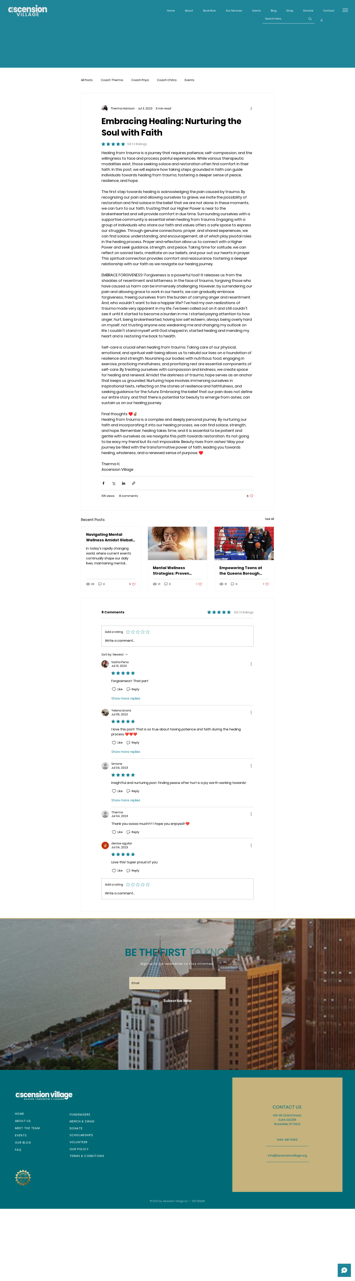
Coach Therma (112, 80)
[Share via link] (134, 483)
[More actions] (251, 108)
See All (269, 519)
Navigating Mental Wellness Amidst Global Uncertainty (109, 537)
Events (189, 80)
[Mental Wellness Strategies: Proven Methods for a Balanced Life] (177, 543)
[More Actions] (251, 663)
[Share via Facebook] (103, 483)
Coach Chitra (166, 80)
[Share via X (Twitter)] (113, 483)
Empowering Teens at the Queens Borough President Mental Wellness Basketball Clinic (240, 570)
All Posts (87, 80)
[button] (288, 9)
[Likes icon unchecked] (114, 689)
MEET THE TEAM (27, 1128)
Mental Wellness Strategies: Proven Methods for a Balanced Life (176, 570)
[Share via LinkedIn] (124, 483)
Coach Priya (140, 80)
